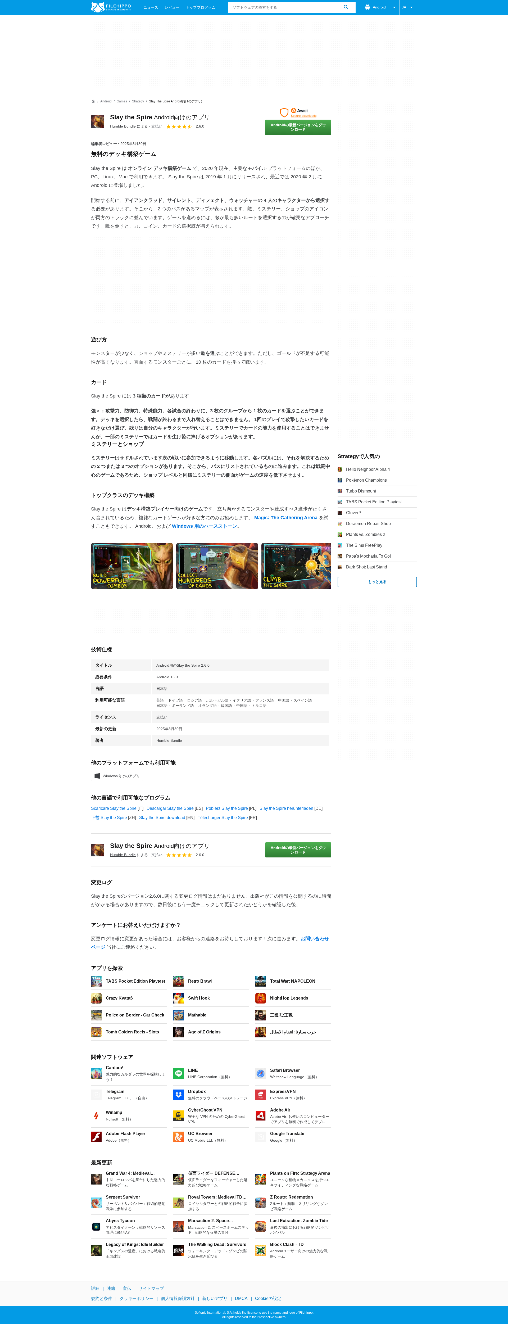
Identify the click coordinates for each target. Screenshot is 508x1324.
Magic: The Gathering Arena (286, 517)
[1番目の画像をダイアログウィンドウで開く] (217, 566)
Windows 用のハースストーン (204, 526)
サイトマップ (151, 1288)
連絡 (111, 1288)
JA (404, 7)
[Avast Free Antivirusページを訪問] (298, 113)
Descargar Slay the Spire (170, 808)
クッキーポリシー (136, 1298)
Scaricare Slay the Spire (114, 808)
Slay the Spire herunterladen (286, 808)
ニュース (150, 7)
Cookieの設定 (268, 1298)
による (129, 126)
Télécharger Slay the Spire (223, 817)
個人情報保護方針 (178, 1298)
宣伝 (127, 1288)
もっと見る (377, 582)
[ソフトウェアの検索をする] (346, 7)
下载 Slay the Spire (109, 817)
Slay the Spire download (162, 817)
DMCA (241, 1298)
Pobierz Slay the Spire (227, 808)
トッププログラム (200, 7)
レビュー (172, 7)
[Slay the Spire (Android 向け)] (97, 121)
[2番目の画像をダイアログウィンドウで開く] (302, 566)
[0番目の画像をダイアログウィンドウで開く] (132, 566)
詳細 (95, 1288)
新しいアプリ (215, 1298)
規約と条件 (101, 1298)
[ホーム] (93, 101)
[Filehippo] (111, 7)
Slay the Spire (160, 117)
